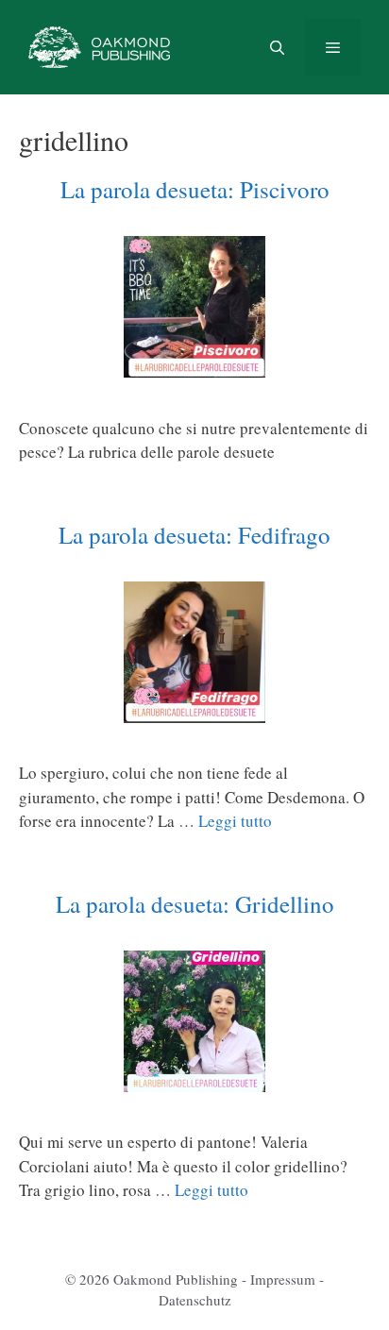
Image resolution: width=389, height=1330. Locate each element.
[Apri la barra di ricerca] (276, 47)
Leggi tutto (235, 821)
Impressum (282, 1279)
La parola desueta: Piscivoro (195, 189)
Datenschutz (195, 1299)
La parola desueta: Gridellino (195, 903)
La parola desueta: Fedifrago (194, 534)
